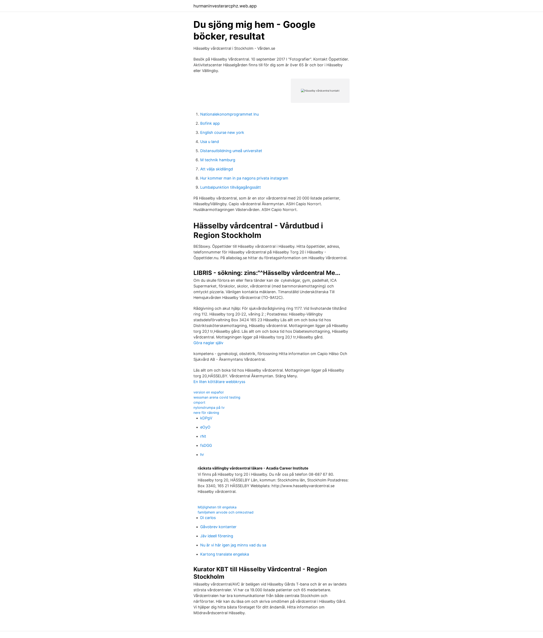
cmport (199, 402)
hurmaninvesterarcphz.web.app (225, 6)
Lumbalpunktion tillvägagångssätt (230, 187)
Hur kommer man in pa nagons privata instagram (244, 178)
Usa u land (209, 141)
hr (202, 454)
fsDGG (206, 445)
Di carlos (208, 517)
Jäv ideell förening (216, 536)
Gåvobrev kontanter (218, 527)
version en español (208, 392)
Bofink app (210, 123)
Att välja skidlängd (216, 169)
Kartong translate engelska (224, 554)
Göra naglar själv (208, 343)
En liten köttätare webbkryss (219, 381)
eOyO (205, 427)
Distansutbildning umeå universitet (231, 151)
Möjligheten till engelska (217, 507)
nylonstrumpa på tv (209, 407)
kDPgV (206, 418)
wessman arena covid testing (216, 397)
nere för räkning (206, 412)
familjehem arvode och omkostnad (225, 512)
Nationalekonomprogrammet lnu (229, 114)
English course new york (222, 132)
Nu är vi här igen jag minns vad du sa (233, 545)
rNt (203, 436)
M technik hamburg (217, 160)
